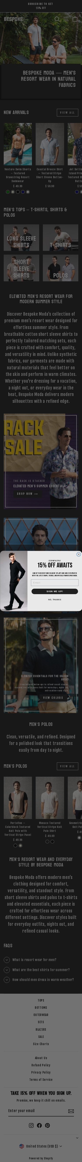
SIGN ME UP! (54, 591)
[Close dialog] (79, 554)
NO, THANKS (54, 600)
